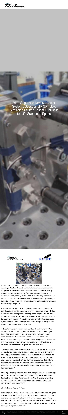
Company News (34, 98)
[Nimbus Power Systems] (15, 4)
